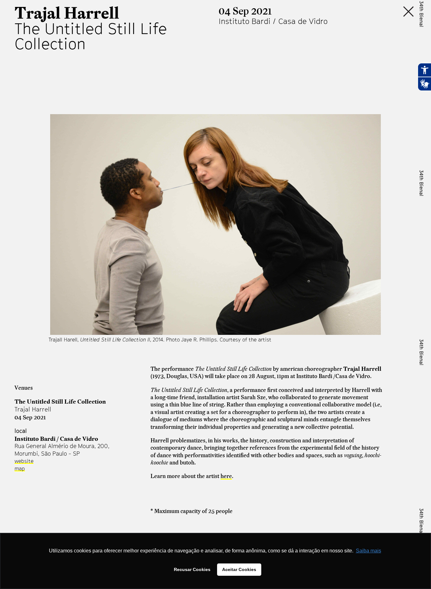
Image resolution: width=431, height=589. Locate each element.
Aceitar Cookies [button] (239, 569)
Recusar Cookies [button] (192, 569)
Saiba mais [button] (368, 550)
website (24, 461)
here (226, 476)
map (20, 468)
